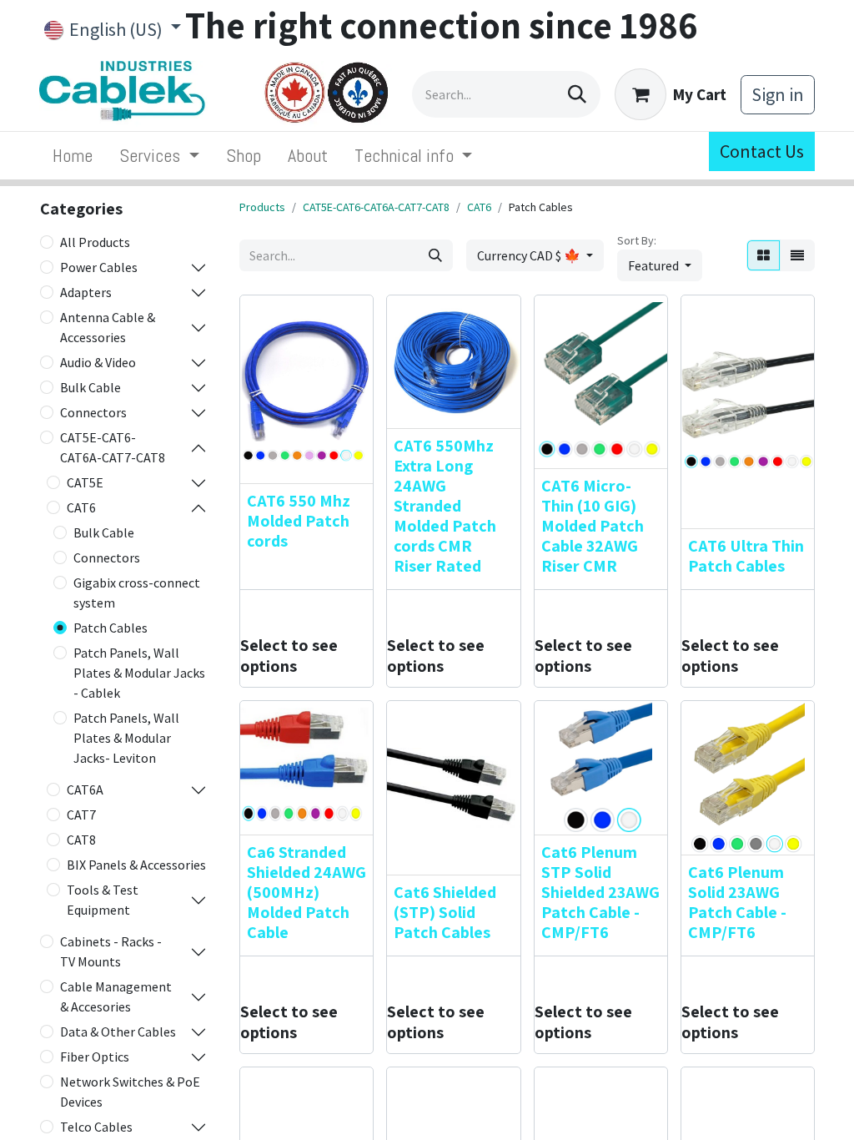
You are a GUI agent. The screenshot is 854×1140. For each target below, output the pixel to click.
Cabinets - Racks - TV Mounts (111, 951)
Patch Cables (110, 627)
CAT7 (81, 814)
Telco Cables (96, 1126)
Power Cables (99, 267)
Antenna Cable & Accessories (107, 327)
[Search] (577, 94)
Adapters (86, 292)
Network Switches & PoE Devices (130, 1091)
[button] (659, 265)
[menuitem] (72, 155)
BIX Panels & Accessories (136, 864)
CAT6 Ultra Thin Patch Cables (746, 556)
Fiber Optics (94, 1056)
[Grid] (763, 255)
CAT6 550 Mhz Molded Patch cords (298, 521)
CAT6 (81, 507)
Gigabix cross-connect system (136, 592)
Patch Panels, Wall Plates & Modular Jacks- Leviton (126, 737)
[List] (797, 255)
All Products (95, 242)
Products (262, 206)
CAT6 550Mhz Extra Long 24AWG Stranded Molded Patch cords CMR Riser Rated (445, 506)
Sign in (777, 94)
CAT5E (85, 482)
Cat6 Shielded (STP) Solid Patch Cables (445, 912)
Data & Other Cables (118, 1031)
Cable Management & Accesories (116, 996)
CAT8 (81, 839)
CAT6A (85, 789)
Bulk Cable (90, 387)
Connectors (93, 412)
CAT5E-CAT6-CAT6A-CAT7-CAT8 (112, 447)
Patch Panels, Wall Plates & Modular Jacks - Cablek (139, 672)
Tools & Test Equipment (102, 899)
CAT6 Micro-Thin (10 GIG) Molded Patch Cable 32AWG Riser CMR (592, 526)
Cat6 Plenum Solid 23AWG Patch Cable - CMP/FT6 (737, 902)
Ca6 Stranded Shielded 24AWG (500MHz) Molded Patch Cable (306, 892)
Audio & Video (98, 362)
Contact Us (762, 151)
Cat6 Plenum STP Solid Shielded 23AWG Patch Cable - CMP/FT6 (600, 892)
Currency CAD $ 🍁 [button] (530, 255)
